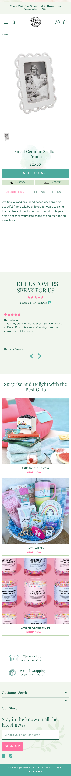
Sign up (12, 746)
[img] (35, 297)
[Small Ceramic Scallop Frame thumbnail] (6, 137)
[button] (32, 356)
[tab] (15, 192)
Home (5, 35)
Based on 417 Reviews (33, 302)
